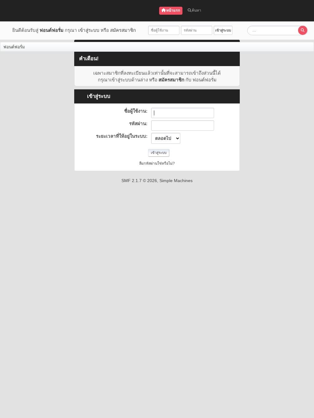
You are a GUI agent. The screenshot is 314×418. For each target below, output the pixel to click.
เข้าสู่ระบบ (88, 30)
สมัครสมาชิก (123, 30)
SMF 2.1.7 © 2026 (139, 180)
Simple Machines (176, 180)
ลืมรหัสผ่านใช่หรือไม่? (157, 163)
